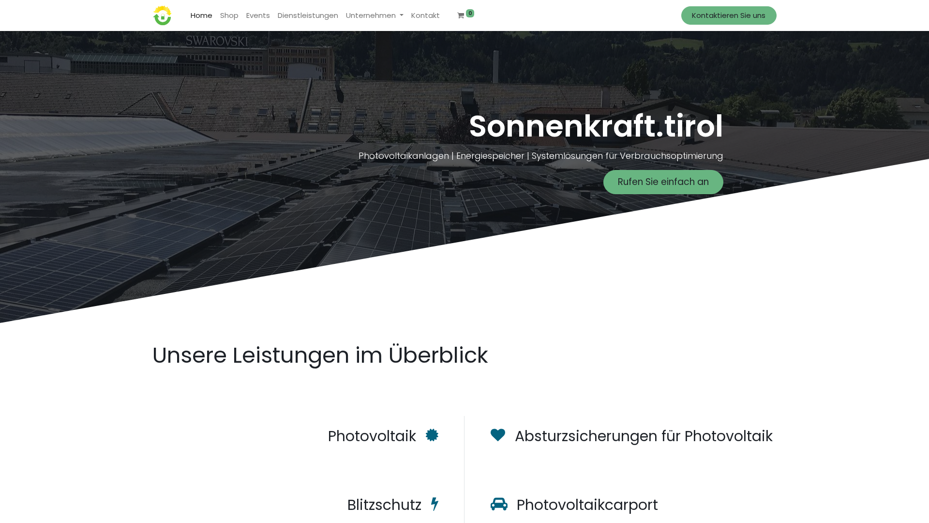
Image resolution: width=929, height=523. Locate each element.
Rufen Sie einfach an (663, 181)
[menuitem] (201, 15)
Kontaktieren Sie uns (728, 15)
